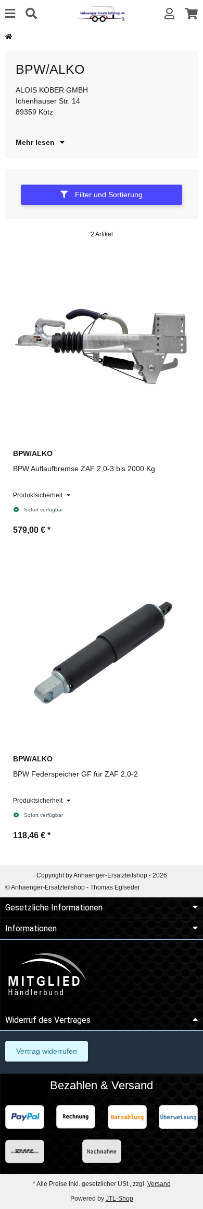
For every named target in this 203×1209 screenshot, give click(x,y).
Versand (159, 1184)
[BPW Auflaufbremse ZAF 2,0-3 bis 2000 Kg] (101, 346)
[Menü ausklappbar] (10, 13)
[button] (169, 13)
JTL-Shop (119, 1198)
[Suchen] (31, 13)
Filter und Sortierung (108, 194)
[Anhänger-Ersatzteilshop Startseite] (101, 13)
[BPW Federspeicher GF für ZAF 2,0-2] (101, 651)
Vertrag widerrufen (46, 1051)
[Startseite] (8, 36)
